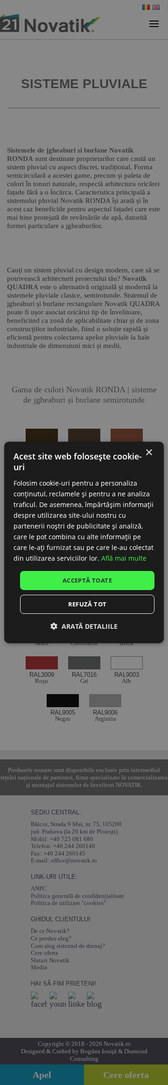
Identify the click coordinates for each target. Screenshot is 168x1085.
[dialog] (84, 542)
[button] (84, 626)
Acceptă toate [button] (87, 580)
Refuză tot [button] (87, 604)
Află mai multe (124, 558)
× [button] (148, 452)
